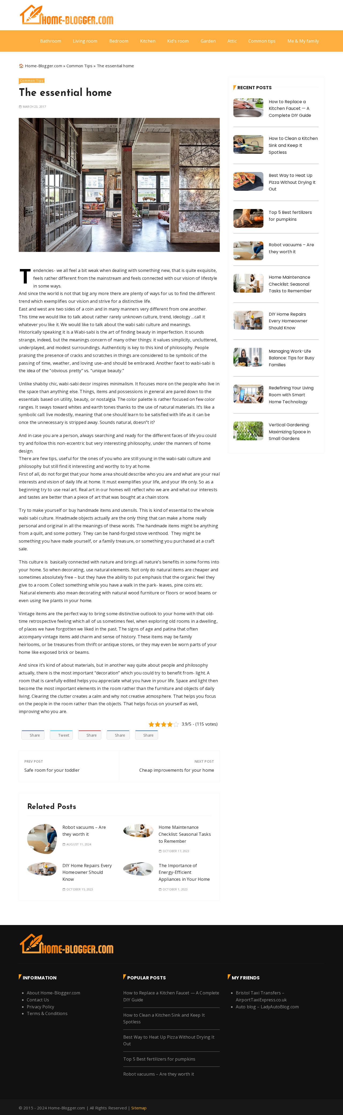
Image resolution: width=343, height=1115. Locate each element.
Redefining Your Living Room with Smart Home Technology (291, 395)
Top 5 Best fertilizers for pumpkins (159, 1059)
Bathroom (50, 41)
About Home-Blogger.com (53, 993)
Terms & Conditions (47, 1013)
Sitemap (139, 1107)
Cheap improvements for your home (176, 770)
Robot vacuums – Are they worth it (158, 1074)
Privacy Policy (40, 1007)
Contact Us (38, 1000)
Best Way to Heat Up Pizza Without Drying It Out (292, 182)
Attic (232, 41)
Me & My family (303, 41)
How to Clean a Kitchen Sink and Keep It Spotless (293, 145)
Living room (85, 41)
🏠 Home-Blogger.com (40, 65)
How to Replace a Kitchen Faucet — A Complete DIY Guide (290, 108)
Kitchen (147, 41)
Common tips (262, 41)
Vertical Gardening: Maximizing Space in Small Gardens (290, 432)
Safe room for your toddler (52, 770)
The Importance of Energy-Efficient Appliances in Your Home (184, 872)
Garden (208, 41)
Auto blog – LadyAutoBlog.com (267, 1007)
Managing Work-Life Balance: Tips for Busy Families (291, 358)
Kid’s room (178, 41)
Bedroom (118, 41)
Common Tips (79, 65)
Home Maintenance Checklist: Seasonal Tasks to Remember (185, 834)
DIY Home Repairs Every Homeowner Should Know (87, 872)
